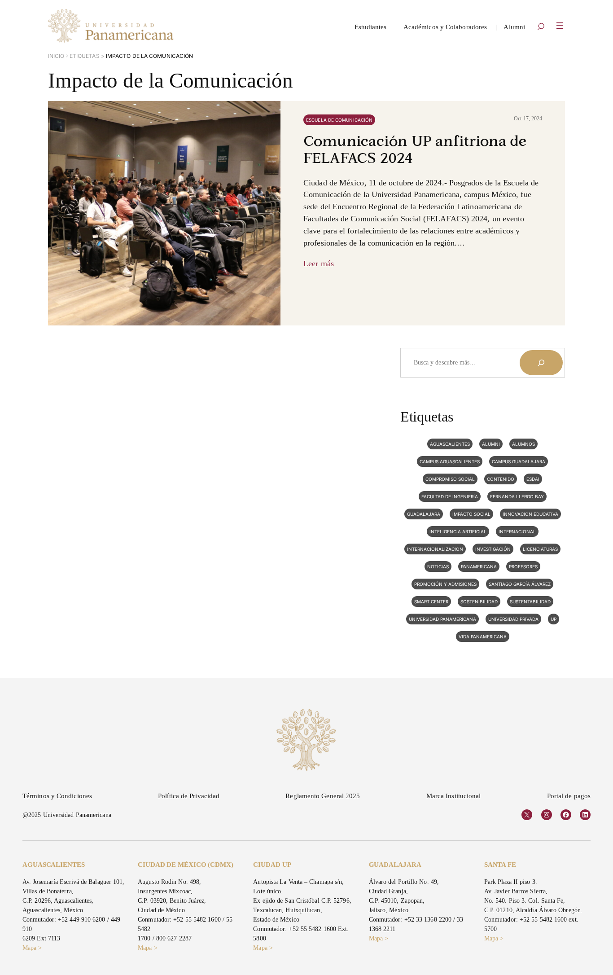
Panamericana (479, 566)
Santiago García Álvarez (520, 584)
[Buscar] (541, 362)
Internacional (517, 531)
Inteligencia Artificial (457, 531)
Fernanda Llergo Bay (517, 496)
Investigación (493, 549)
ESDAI (532, 479)
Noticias (438, 566)
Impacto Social (471, 514)
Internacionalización (435, 549)
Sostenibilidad (479, 601)
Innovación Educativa (530, 514)
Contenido (500, 479)
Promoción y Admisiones (445, 584)
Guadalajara (423, 514)
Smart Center (431, 601)
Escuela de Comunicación (339, 120)
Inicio (56, 56)
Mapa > (32, 947)
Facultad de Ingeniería (449, 496)
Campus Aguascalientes (450, 461)
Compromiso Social (450, 479)
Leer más (318, 263)
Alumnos (523, 444)
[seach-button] (540, 28)
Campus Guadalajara (518, 461)
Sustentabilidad (530, 601)
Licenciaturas (540, 549)
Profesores (523, 566)
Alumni (491, 444)
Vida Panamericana (483, 636)
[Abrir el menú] (559, 25)
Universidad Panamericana (442, 619)
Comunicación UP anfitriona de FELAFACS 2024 (414, 151)
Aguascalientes (450, 444)
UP (553, 619)
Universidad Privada (513, 619)
